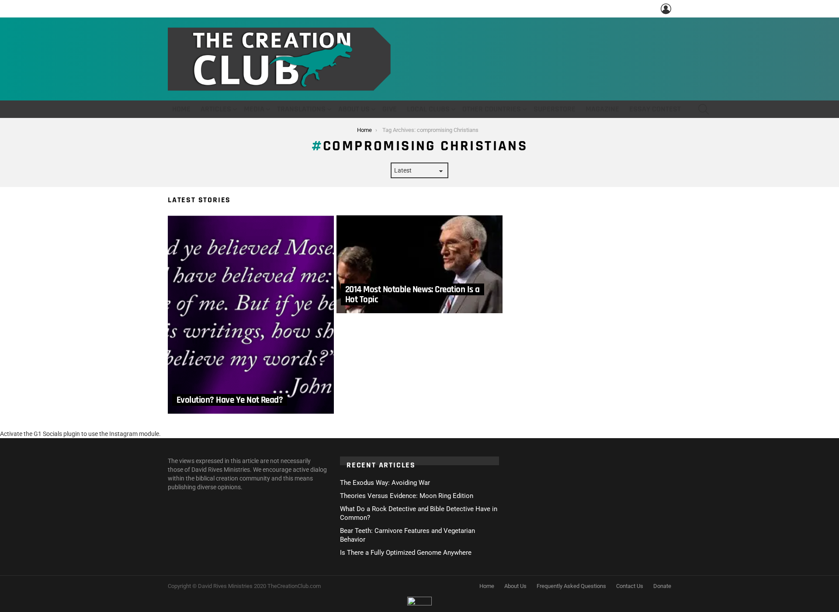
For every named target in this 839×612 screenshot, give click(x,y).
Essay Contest (655, 109)
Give (389, 109)
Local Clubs (428, 109)
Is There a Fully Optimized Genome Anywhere (406, 553)
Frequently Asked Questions (571, 586)
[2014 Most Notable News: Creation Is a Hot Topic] (419, 264)
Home (181, 109)
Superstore (555, 109)
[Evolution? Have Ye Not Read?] (251, 314)
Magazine (602, 109)
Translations (301, 109)
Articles (216, 109)
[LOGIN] (666, 8)
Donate (662, 586)
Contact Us (629, 586)
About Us (354, 109)
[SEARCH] (703, 109)
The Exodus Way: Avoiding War (385, 483)
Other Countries (491, 109)
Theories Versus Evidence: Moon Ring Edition (406, 496)
